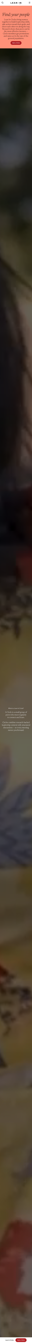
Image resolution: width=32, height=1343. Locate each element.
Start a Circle (16, 43)
